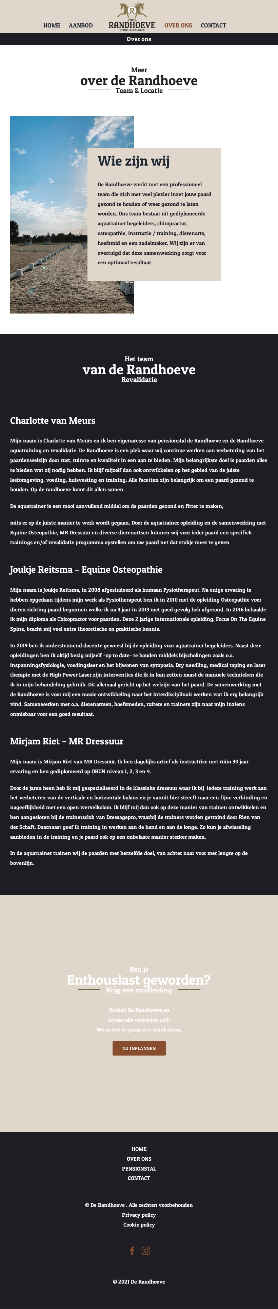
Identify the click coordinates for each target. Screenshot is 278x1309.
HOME (139, 1148)
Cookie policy (139, 1224)
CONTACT (139, 1178)
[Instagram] (146, 1251)
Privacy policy (139, 1214)
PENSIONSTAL (139, 1168)
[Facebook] (132, 1251)
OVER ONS (139, 1158)
